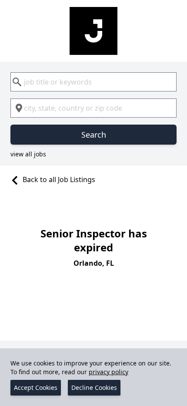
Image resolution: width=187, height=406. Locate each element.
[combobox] (93, 81)
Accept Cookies (35, 387)
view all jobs (28, 154)
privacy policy (108, 372)
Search (93, 134)
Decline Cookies (94, 387)
